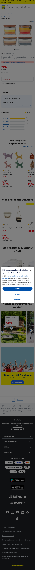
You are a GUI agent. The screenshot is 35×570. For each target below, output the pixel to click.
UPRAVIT (17, 294)
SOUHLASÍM (17, 289)
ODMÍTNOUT (17, 299)
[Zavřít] (30, 270)
